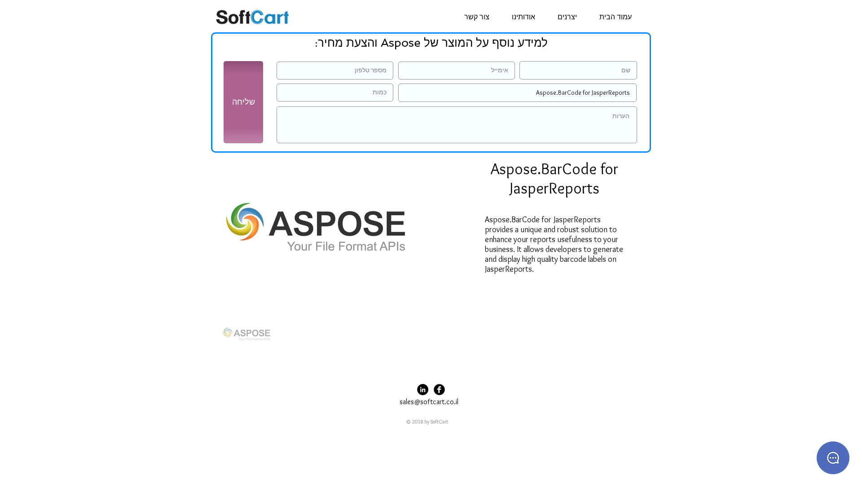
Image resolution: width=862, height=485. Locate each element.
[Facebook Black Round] (439, 389)
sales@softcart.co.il (429, 401)
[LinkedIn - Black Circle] (422, 389)
